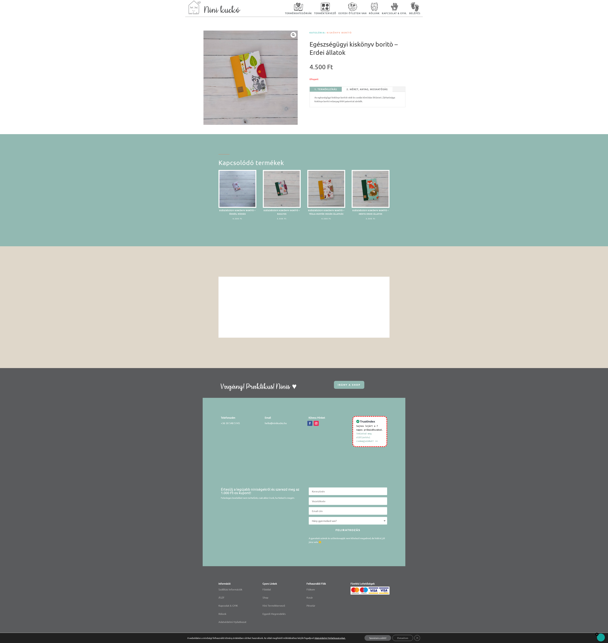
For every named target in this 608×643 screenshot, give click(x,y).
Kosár (310, 597)
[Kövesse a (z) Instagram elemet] (316, 423)
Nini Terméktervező (274, 605)
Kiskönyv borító (339, 32)
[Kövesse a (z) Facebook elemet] (309, 423)
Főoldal (267, 589)
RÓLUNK (374, 13)
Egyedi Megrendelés (274, 613)
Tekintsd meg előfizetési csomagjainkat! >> (367, 437)
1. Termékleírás (325, 89)
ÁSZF (221, 597)
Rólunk (222, 613)
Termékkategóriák (298, 13)
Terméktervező (325, 13)
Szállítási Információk (230, 589)
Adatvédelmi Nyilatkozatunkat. (329, 638)
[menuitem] (298, 8)
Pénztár (311, 605)
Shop (265, 597)
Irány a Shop (349, 384)
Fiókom (311, 589)
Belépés (414, 13)
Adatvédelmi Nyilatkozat (232, 621)
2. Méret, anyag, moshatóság (367, 89)
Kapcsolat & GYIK (228, 605)
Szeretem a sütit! (377, 638)
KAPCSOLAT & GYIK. (394, 13)
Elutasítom (402, 638)
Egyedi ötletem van (353, 13)
